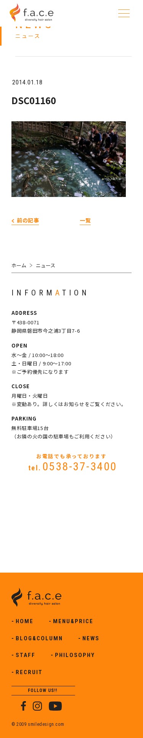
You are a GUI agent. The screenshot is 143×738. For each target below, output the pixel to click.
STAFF (25, 655)
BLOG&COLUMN (39, 638)
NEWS (91, 638)
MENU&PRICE (73, 621)
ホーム (18, 265)
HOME (25, 621)
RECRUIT (29, 672)
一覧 (85, 220)
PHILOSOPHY (75, 655)
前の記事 (28, 220)
